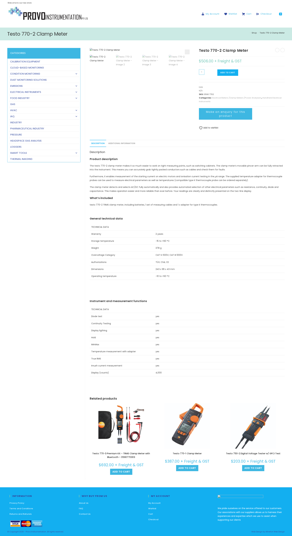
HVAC (13, 110)
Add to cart (227, 72)
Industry (16, 122)
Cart (150, 514)
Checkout (153, 519)
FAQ (81, 508)
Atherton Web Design (275, 531)
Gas (12, 104)
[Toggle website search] (287, 13)
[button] (187, 51)
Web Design (256, 531)
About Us (84, 503)
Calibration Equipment (25, 61)
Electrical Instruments (25, 92)
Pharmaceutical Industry (27, 128)
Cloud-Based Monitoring (27, 67)
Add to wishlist (210, 127)
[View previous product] (277, 50)
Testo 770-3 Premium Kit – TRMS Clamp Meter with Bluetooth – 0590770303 (121, 455)
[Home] (248, 32)
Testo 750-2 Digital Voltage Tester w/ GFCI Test (253, 453)
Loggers (15, 147)
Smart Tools (18, 153)
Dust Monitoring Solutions (28, 80)
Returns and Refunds (21, 514)
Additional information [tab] (121, 143)
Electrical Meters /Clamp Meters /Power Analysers (236, 97)
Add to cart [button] (121, 471)
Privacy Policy (17, 503)
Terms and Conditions (21, 508)
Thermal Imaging (21, 159)
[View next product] (282, 50)
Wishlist (152, 508)
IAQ (12, 116)
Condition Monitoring (25, 74)
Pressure (16, 134)
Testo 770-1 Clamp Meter (187, 453)
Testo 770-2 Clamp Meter (272, 32)
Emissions (16, 86)
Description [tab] (98, 143)
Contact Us (85, 514)
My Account (154, 503)
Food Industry (20, 98)
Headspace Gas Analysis (26, 140)
